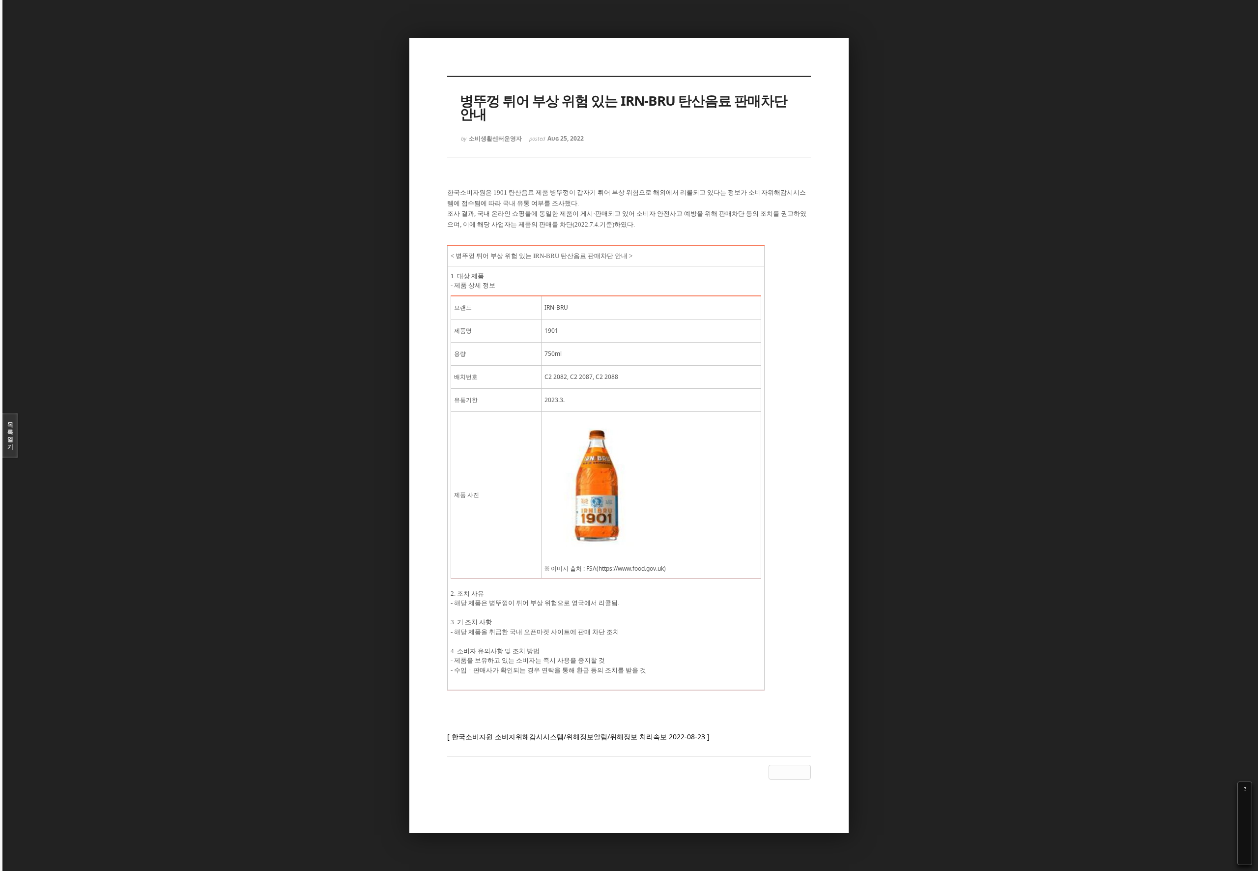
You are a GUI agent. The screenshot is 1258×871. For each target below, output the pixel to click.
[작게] (1245, 816)
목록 (10, 435)
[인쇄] (1245, 858)
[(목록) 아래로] (1245, 844)
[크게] (1245, 803)
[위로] (1245, 830)
